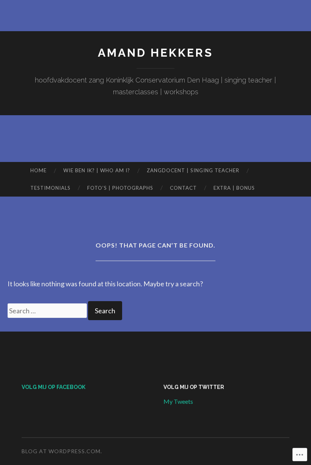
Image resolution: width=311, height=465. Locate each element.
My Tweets (178, 401)
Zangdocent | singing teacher (193, 170)
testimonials (50, 188)
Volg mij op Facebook (53, 387)
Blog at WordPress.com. (62, 451)
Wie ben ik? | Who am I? (96, 170)
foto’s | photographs (120, 188)
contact (183, 188)
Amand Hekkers (155, 52)
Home (38, 170)
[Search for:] (48, 310)
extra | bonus (234, 188)
